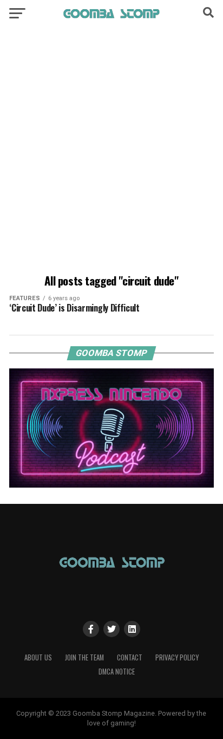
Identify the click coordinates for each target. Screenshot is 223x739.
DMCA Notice (117, 671)
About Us (38, 657)
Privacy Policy (177, 657)
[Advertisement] (111, 152)
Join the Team (84, 657)
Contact (129, 657)
